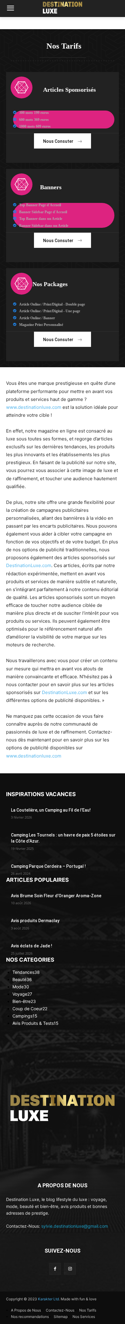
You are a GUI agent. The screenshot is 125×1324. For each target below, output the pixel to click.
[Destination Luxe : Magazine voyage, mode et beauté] (62, 7)
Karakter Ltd (48, 1299)
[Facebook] (55, 1269)
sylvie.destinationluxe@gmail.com (74, 1226)
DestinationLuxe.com (28, 565)
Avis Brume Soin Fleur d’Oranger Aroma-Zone (56, 895)
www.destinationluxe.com (33, 407)
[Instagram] (70, 1269)
